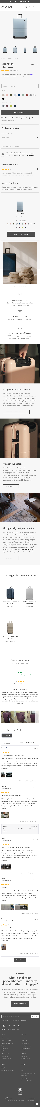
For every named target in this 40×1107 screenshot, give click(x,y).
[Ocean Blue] (19, 95)
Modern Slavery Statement (16, 1100)
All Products (5, 1038)
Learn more (11, 486)
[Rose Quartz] (7, 95)
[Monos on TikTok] (14, 1026)
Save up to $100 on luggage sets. (20, 1)
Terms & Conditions (27, 1081)
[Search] (26, 7)
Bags (2, 1045)
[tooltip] (26, 689)
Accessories (5, 1053)
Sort (21, 742)
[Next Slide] (37, 717)
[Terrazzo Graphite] (3, 106)
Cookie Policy (31, 1098)
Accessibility (30, 1100)
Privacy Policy (20, 1098)
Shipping (24, 1078)
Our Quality (25, 1043)
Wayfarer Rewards (7, 1068)
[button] (9, 71)
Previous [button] (1, 29)
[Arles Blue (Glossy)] (15, 106)
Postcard (24, 1056)
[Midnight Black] (3, 99)
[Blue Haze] (15, 95)
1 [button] (15, 286)
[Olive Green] (11, 95)
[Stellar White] (34, 95)
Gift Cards (4, 1056)
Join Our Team (26, 1058)
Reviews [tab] (6, 730)
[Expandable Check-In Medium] (10, 592)
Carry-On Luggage (7, 1040)
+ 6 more (23, 907)
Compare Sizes (6, 1058)
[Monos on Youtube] (19, 1026)
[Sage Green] (23, 95)
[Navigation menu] (37, 7)
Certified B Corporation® (26, 155)
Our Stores (24, 1038)
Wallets (3, 1051)
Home (3, 58)
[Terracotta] (27, 95)
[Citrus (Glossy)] (11, 106)
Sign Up (35, 1017)
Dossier (23, 1051)
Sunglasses (4, 1048)
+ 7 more (6, 867)
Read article (20, 1004)
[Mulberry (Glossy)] (7, 106)
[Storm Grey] (30, 95)
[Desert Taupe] (3, 95)
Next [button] (38, 29)
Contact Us (24, 1068)
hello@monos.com (13, 1029)
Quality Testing (26, 1045)
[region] (20, 717)
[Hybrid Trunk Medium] (10, 627)
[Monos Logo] (7, 6)
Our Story (24, 1040)
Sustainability (25, 1048)
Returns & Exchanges (28, 1073)
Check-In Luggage (7, 1043)
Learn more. (27, 322)
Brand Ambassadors (7, 1070)
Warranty (24, 1075)
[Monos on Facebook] (9, 1026)
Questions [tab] (18, 730)
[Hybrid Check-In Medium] (30, 592)
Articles (23, 1053)
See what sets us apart (16, 412)
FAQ (22, 1070)
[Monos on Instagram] (4, 1026)
